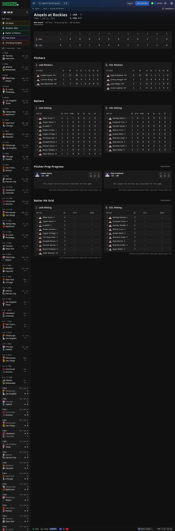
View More (165, 166)
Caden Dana (46, 173)
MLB (45, 8)
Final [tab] (19, 48)
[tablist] (11, 48)
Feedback (169, 8)
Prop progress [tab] (61, 22)
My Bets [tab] (76, 22)
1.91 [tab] (163, 529)
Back (37, 8)
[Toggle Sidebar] (30, 265)
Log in (130, 3)
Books (161, 3)
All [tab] (3, 48)
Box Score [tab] (38, 22)
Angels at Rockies (57, 8)
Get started (142, 3)
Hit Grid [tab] (48, 22)
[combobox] (145, 529)
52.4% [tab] (169, 529)
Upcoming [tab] (10, 48)
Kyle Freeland (117, 173)
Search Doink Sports (54, 3)
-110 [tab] (158, 529)
